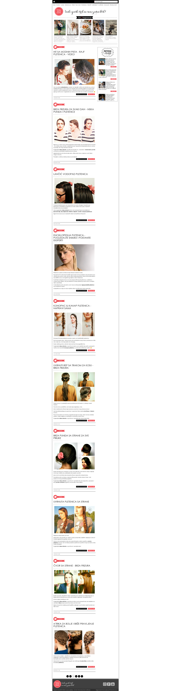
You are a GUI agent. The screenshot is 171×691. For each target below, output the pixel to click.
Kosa (54, 5)
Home (54, 2)
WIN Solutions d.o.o (113, 689)
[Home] (64, 684)
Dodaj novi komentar (81, 94)
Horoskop (95, 5)
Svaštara (100, 5)
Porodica (84, 5)
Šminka (58, 5)
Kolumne (106, 5)
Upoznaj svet (113, 5)
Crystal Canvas (102, 689)
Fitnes (73, 5)
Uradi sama (68, 5)
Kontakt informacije (78, 689)
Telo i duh (78, 5)
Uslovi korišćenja (86, 689)
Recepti (89, 5)
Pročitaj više (91, 94)
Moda (62, 5)
